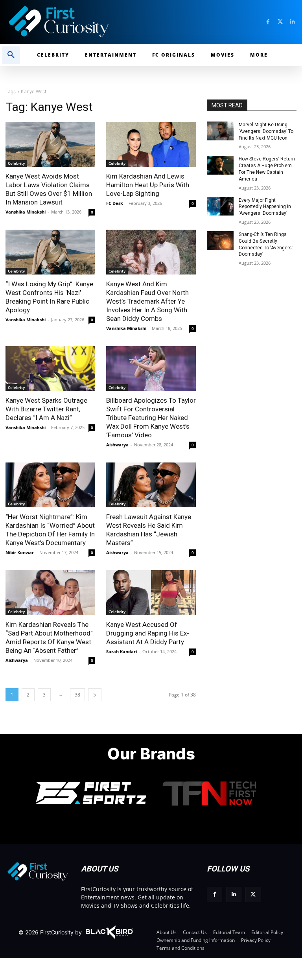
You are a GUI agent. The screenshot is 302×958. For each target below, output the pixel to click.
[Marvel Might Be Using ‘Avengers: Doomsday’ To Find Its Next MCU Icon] (220, 131)
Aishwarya (117, 445)
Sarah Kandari (121, 651)
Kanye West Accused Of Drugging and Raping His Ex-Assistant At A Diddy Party (147, 633)
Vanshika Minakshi (26, 212)
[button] (11, 55)
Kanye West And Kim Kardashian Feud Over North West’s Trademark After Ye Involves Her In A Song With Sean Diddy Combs (147, 301)
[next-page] (94, 694)
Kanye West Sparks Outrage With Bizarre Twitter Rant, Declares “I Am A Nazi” (46, 409)
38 (77, 694)
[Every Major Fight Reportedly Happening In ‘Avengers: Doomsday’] (220, 206)
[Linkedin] (292, 22)
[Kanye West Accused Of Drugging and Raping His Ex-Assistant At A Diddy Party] (151, 592)
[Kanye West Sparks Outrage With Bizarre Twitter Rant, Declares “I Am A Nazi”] (50, 368)
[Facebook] (268, 22)
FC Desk (114, 203)
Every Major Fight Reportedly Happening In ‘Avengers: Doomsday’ (265, 206)
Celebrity (16, 163)
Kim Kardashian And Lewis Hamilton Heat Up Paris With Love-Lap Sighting (147, 184)
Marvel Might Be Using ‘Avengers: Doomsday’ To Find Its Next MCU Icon (266, 131)
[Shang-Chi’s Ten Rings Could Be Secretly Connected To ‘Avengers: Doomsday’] (220, 240)
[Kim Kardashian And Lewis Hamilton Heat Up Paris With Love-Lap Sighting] (151, 144)
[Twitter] (280, 22)
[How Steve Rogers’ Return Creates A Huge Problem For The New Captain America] (220, 165)
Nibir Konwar (20, 552)
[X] (253, 894)
